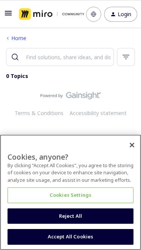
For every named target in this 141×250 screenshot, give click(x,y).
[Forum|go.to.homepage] (47, 14)
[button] (8, 15)
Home (18, 38)
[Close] (132, 145)
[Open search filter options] (126, 57)
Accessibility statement (98, 113)
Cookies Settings (70, 195)
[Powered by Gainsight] (70, 97)
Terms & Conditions (39, 113)
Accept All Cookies (70, 236)
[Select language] (93, 14)
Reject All (70, 216)
